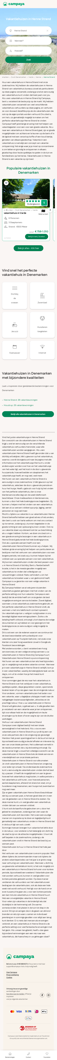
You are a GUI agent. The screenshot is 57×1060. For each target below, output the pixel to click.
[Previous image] (7, 210)
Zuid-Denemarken (18, 77)
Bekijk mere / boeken (36, 236)
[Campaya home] (13, 4)
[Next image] (50, 210)
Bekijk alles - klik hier (28, 248)
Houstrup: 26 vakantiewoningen (19, 405)
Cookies (9, 978)
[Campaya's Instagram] (48, 995)
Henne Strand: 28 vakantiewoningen (21, 400)
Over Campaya (11, 972)
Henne (38, 77)
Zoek (28, 59)
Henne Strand (49, 77)
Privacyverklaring (12, 975)
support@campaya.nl (14, 967)
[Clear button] (47, 31)
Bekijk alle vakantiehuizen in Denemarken (28, 414)
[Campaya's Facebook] (42, 995)
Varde (30, 77)
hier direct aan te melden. (15, 994)
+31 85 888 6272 (22, 964)
